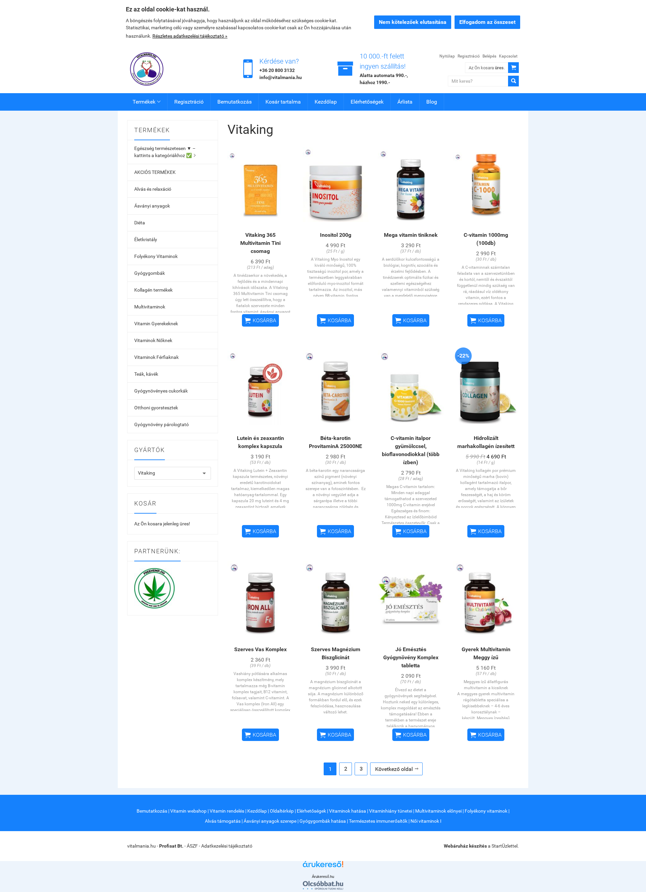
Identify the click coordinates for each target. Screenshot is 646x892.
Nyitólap (447, 56)
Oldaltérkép (282, 811)
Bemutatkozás (234, 102)
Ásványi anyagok (152, 206)
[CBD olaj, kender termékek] (154, 587)
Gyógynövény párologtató (161, 424)
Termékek (146, 102)
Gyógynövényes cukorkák (161, 391)
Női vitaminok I (425, 821)
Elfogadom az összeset (487, 22)
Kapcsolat (508, 56)
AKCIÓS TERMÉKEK (155, 172)
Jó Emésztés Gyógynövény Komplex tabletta (410, 657)
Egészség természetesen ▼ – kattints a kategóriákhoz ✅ (164, 152)
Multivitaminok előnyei (438, 811)
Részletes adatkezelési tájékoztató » (189, 36)
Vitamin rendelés (227, 811)
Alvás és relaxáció (152, 189)
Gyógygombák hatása (322, 821)
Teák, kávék (146, 374)
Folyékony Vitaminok (156, 256)
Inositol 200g (335, 235)
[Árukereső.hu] (323, 866)
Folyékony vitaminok (486, 811)
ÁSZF (192, 846)
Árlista (404, 102)
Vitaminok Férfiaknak (156, 357)
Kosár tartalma (283, 102)
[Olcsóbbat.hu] (323, 885)
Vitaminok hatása (347, 811)
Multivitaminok (149, 306)
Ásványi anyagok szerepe (270, 821)
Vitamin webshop (188, 811)
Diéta (139, 222)
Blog (431, 102)
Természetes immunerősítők (378, 821)
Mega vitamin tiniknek (411, 235)
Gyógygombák (149, 273)
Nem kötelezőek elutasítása (412, 22)
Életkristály (145, 239)
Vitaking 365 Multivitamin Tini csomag (260, 243)
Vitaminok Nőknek (153, 340)
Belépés (489, 56)
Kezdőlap (326, 102)
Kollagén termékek (153, 290)
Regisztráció (469, 56)
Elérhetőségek (367, 102)
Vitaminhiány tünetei (390, 811)
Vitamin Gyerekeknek (156, 323)
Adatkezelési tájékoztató (226, 846)
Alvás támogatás (223, 821)
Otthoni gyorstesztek (156, 407)
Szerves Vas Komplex (260, 649)
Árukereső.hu (323, 877)
